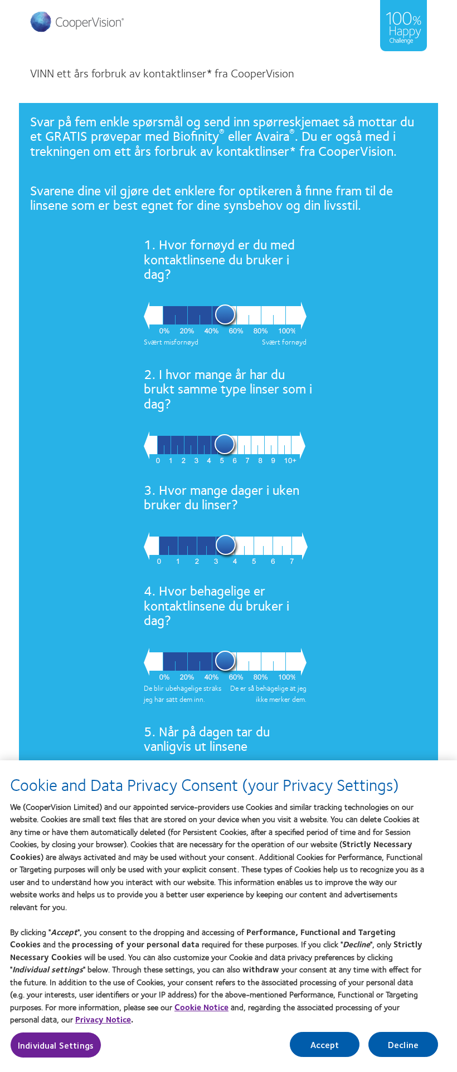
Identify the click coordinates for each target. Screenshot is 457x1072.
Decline (403, 1044)
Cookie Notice (201, 1007)
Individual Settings (56, 1045)
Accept (324, 1044)
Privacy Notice (103, 1019)
